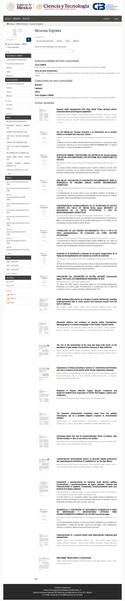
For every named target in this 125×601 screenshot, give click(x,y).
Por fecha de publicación (15, 64)
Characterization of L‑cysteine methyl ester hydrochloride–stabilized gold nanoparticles (87, 536)
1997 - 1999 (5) (11, 274)
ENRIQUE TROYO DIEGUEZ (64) (16, 132)
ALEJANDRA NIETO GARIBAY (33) (17, 153)
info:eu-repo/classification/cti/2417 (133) (16, 231)
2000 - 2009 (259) (12, 270)
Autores (9, 68)
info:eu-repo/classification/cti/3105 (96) (17, 248)
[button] (107, 19)
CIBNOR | (17, 18)
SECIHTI (25, 18)
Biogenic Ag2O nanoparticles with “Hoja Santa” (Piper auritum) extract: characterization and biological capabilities (87, 110)
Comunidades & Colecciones (16, 60)
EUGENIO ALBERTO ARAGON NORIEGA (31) (18, 164)
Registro (9, 109)
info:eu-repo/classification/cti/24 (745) (18, 189)
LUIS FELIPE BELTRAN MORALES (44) (18, 137)
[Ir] (28, 40)
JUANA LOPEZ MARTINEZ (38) (16, 142)
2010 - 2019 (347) (12, 266)
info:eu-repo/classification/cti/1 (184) (17, 218)
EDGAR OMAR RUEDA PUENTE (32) (18, 158)
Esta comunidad (13, 47)
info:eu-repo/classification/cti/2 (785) (17, 183)
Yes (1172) (10, 286)
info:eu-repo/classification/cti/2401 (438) (16, 197)
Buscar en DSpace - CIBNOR (17, 44)
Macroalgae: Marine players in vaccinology (74, 557)
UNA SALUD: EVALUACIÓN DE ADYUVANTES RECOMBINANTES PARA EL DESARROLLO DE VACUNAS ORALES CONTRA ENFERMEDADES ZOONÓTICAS (87, 182)
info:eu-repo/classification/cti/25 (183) (18, 224)
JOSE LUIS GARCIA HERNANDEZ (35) (18, 147)
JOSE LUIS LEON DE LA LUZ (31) (17, 170)
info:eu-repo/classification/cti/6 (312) (17, 211)
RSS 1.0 (13, 294)
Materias (9, 76)
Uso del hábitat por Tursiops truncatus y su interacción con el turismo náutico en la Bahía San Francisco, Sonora (87, 133)
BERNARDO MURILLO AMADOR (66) (18, 127)
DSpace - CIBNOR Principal (18, 24)
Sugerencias (66, 588)
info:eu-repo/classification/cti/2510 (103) (16, 240)
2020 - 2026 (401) (12, 262)
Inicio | (8, 18)
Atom (12, 303)
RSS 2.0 (13, 298)
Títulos (8, 72)
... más (8, 174)
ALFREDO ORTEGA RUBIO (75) (16, 121)
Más (36, 579)
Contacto (57, 588)
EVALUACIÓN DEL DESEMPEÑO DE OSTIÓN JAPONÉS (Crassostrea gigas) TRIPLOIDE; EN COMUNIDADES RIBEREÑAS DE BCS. (87, 277)
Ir (73, 51)
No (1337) (9, 282)
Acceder (9, 105)
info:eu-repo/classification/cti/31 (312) (18, 205)
